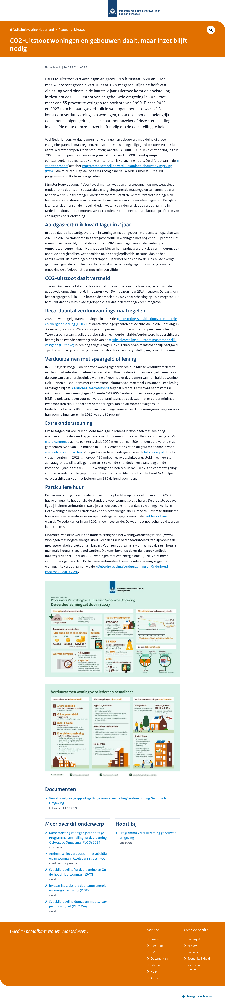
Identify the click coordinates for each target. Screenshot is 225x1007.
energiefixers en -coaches (63, 452)
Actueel (64, 30)
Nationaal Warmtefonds (91, 388)
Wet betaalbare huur (159, 516)
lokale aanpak (154, 452)
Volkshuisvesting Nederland (33, 30)
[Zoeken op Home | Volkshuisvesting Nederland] (211, 30)
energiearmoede (57, 442)
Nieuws (79, 30)
